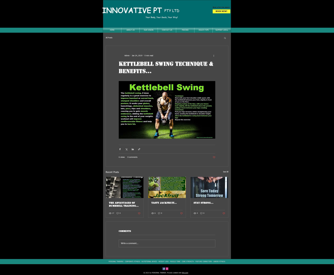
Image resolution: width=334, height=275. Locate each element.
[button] (225, 38)
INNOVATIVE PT (133, 10)
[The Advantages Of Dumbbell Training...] (125, 187)
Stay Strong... (203, 202)
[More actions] (213, 55)
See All (225, 172)
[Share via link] (139, 149)
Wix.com (185, 273)
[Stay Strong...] (209, 187)
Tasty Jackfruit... (164, 202)
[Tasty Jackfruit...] (167, 187)
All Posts (109, 38)
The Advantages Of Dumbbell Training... (124, 204)
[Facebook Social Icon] (163, 268)
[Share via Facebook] (120, 149)
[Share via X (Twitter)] (126, 149)
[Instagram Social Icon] (167, 268)
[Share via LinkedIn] (133, 149)
